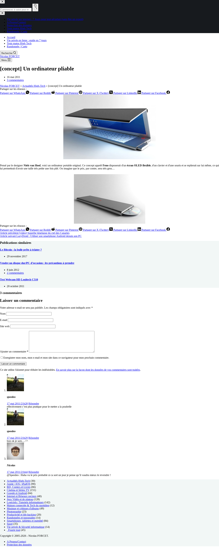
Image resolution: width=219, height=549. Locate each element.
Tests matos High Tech (19, 43)
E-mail (4, 320)
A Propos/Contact (16, 541)
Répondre (33, 403)
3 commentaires (15, 80)
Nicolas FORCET (10, 56)
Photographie (14, 511)
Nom (3, 313)
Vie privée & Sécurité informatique (25, 526)
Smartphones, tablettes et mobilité (25, 520)
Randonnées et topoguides (21, 517)
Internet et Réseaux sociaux (21, 496)
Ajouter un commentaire (14, 351)
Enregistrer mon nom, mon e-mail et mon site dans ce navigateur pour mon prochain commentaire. (56, 357)
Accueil (11, 37)
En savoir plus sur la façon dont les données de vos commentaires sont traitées (98, 369)
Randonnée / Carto (17, 46)
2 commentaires (15, 272)
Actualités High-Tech (33, 85)
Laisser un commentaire (13, 364)
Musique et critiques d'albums (23, 508)
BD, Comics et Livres (18, 487)
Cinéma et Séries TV (18, 490)
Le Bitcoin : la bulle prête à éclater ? (21, 249)
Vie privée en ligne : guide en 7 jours (27, 40)
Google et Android (17, 493)
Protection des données (19, 544)
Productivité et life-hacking (21, 514)
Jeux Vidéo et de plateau (20, 499)
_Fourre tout (13, 530)
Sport (10, 523)
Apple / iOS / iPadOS (18, 483)
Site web (4, 326)
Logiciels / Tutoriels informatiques (25, 502)
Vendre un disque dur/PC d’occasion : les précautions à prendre (37, 263)
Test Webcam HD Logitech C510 (19, 279)
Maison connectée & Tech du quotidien (28, 505)
